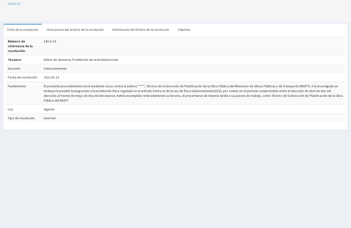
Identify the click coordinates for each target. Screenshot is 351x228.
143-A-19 (14, 3)
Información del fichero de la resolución (140, 29)
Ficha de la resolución (22, 29)
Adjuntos (184, 29)
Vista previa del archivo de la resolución (75, 29)
